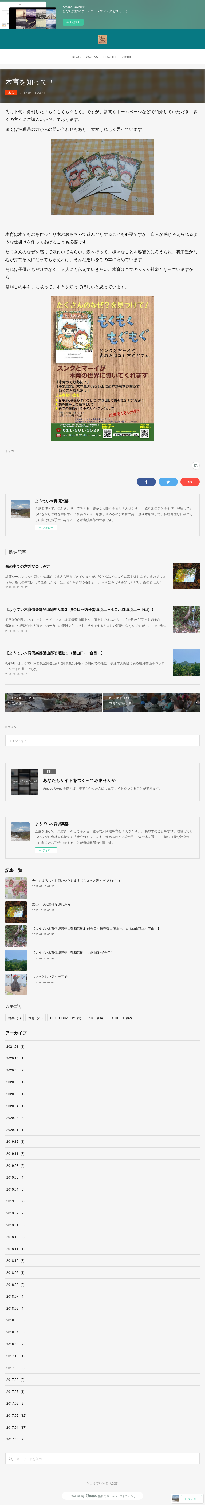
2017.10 (15, 1355)
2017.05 (16, 1415)
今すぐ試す (73, 22)
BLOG (76, 57)
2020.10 (15, 1058)
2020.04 (15, 1106)
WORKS (92, 57)
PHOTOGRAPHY (65, 1017)
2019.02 (15, 1213)
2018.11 (15, 1248)
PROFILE (110, 57)
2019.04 (15, 1189)
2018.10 (15, 1260)
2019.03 (15, 1201)
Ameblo (127, 57)
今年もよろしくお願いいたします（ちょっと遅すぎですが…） (77, 880)
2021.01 (15, 1046)
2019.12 (15, 1141)
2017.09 (15, 1367)
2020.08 (15, 1070)
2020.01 (15, 1129)
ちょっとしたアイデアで (49, 976)
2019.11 (15, 1153)
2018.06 (15, 1308)
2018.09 (15, 1272)
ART (96, 1017)
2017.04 (16, 1427)
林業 (14, 1017)
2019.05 (15, 1177)
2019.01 (15, 1225)
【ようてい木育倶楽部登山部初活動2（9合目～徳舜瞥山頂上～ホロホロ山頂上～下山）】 (80, 609)
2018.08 (15, 1284)
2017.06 (15, 1403)
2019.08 (15, 1165)
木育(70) (10, 451)
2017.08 (15, 1379)
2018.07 (15, 1296)
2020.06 (15, 1081)
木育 (11, 92)
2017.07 (15, 1391)
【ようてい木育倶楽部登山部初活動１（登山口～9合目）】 (55, 652)
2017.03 (15, 1439)
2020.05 (15, 1094)
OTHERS (121, 1017)
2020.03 (15, 1117)
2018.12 (15, 1236)
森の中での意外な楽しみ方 (27, 566)
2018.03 (15, 1344)
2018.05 (15, 1320)
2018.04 (15, 1332)
